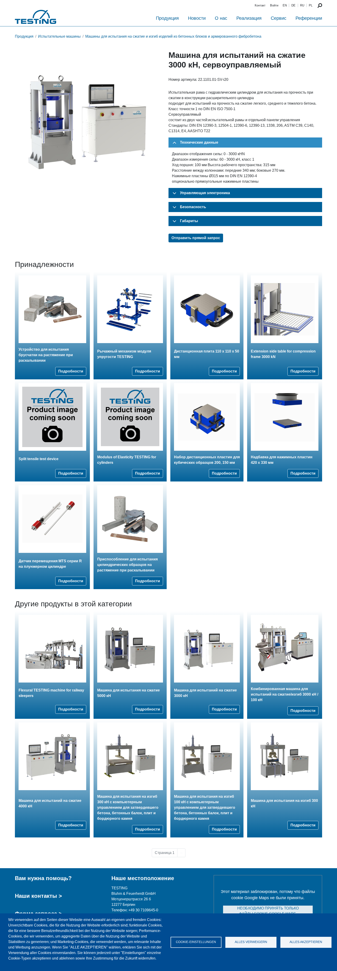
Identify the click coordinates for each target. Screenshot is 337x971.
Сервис (278, 18)
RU (302, 5)
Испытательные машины (59, 36)
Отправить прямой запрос (195, 238)
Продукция (167, 18)
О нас (221, 18)
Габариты (189, 221)
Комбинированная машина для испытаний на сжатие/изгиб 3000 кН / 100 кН (284, 694)
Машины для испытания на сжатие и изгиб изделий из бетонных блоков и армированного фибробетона (173, 36)
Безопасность (193, 207)
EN (285, 5)
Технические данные (199, 142)
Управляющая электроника (205, 193)
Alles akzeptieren (306, 942)
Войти (274, 5)
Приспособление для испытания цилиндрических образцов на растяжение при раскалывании (127, 564)
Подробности (70, 371)
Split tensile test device (38, 459)
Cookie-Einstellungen (196, 942)
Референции (309, 18)
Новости (197, 18)
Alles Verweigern (251, 942)
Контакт (260, 5)
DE (293, 5)
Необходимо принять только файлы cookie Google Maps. (268, 911)
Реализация (249, 18)
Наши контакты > (38, 896)
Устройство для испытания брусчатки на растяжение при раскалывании (46, 354)
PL (310, 5)
